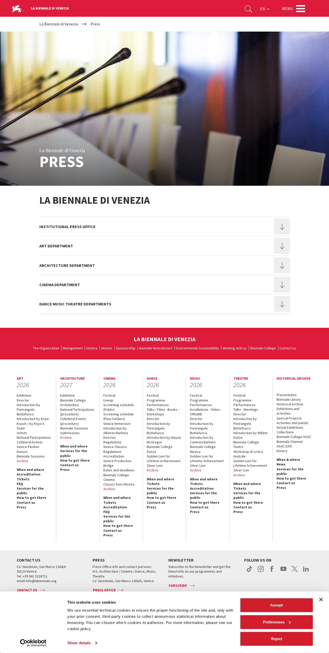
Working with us (235, 348)
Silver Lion (154, 465)
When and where (30, 469)
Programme (156, 400)
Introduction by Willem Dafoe (250, 435)
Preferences (274, 622)
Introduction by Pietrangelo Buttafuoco (28, 409)
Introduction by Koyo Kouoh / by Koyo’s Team (33, 423)
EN (263, 8)
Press (21, 507)
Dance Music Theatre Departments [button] (75, 303)
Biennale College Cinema (116, 477)
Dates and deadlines (119, 470)
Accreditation (28, 474)
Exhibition (24, 395)
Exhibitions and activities (288, 411)
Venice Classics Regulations (115, 449)
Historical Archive (290, 404)
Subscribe (178, 585)
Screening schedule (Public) (118, 407)
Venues (106, 348)
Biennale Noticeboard (155, 348)
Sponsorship (125, 348)
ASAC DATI (284, 446)
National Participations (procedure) (77, 411)
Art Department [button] (56, 245)
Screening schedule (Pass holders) (118, 416)
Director (23, 400)
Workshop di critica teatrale (248, 454)
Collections (285, 432)
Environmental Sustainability (197, 348)
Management (73, 348)
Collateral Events (30, 442)
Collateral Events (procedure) (73, 421)
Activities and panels (292, 423)
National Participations (34, 437)
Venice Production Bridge (117, 463)
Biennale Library (289, 399)
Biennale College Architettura (73, 402)
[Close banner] (321, 599)
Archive (22, 461)
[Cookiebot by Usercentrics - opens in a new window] (33, 643)
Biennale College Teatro (246, 444)
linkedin (306, 572)
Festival (109, 395)
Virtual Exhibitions (290, 427)
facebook (272, 572)
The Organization (46, 348)
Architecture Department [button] (67, 265)
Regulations (112, 442)
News (281, 464)
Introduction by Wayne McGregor (164, 439)
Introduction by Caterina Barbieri (203, 439)
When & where (288, 459)
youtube (283, 572)
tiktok (249, 572)
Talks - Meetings (245, 409)
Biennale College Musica (203, 449)
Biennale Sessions (31, 456)
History (91, 348)
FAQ (20, 483)
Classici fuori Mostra (118, 484)
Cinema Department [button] (59, 284)
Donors (22, 451)
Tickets (23, 479)
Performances (158, 405)
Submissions (70, 433)
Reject (276, 639)
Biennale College (263, 348)
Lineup (108, 400)
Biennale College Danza (159, 449)
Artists (22, 433)
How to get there (31, 497)
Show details (79, 643)
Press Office (104, 590)
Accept (276, 605)
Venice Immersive (117, 423)
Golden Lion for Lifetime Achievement (163, 458)
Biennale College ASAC (294, 436)
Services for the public (30, 490)
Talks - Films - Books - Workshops (163, 411)
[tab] (164, 226)
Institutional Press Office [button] (67, 226)
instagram (260, 572)
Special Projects (289, 418)
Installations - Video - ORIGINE (206, 411)
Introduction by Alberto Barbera (115, 430)
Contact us (288, 348)
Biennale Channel (290, 441)
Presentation (287, 395)
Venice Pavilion (28, 446)
